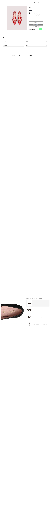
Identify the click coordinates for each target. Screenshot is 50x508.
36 (31, 13)
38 (40, 13)
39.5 (34, 15)
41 (40, 15)
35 (29, 13)
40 (36, 15)
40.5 (38, 15)
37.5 (38, 13)
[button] (11, 3)
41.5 (29, 17)
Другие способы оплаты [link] (36, 26)
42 (31, 17)
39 (31, 15)
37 (36, 13)
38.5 (29, 15)
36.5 (34, 13)
